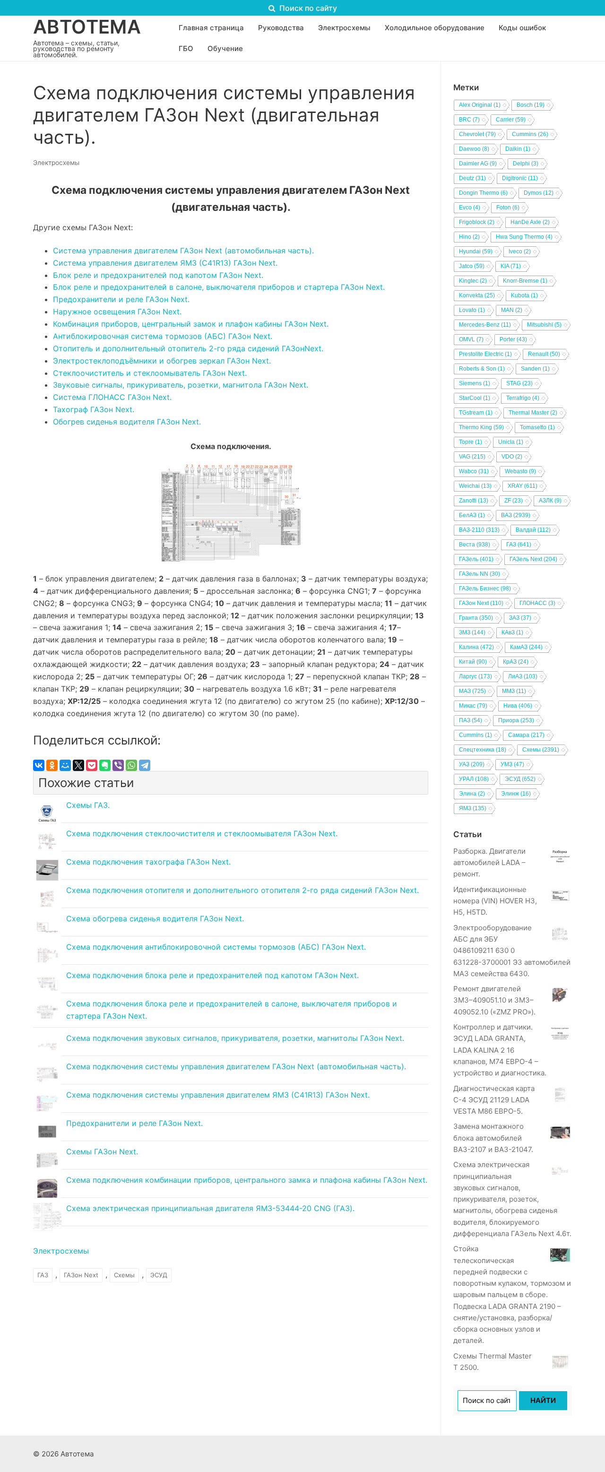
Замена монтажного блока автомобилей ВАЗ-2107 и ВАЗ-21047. (493, 1138)
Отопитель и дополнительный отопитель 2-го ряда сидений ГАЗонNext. (188, 348)
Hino (469, 237)
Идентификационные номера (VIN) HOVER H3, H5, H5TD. (495, 901)
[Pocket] (91, 765)
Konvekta (477, 295)
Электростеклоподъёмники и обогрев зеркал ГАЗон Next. (162, 360)
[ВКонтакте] (38, 765)
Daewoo (474, 149)
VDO (511, 456)
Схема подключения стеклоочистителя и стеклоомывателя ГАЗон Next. (201, 833)
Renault (544, 354)
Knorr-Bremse (525, 280)
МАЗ (472, 691)
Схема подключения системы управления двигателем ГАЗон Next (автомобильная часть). (236, 1066)
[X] (78, 765)
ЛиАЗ (522, 676)
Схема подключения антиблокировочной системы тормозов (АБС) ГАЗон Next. (216, 947)
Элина (472, 793)
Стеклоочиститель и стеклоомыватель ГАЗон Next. (150, 373)
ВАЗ (515, 515)
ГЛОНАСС (537, 603)
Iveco (520, 251)
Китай (473, 661)
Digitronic (520, 178)
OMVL (471, 339)
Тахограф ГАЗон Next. (93, 409)
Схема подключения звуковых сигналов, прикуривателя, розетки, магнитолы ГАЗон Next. (235, 1038)
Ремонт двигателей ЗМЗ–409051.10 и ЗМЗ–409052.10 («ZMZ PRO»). (494, 1000)
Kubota (524, 295)
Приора (516, 720)
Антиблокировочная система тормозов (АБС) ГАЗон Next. (162, 336)
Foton (507, 207)
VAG (472, 456)
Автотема (87, 27)
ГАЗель (476, 559)
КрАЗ (515, 661)
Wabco (474, 471)
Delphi (525, 163)
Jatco (471, 266)
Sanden (535, 368)
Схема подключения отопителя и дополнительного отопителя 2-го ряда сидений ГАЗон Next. (242, 890)
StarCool (474, 398)
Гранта (476, 618)
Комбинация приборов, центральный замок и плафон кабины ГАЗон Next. (190, 324)
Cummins (530, 134)
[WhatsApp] (131, 765)
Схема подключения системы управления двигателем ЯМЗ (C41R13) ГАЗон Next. (218, 1095)
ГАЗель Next (533, 559)
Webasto (520, 471)
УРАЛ (474, 779)
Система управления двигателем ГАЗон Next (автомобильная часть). (183, 250)
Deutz (472, 178)
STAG (519, 383)
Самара (526, 735)
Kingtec (473, 280)
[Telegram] (144, 765)
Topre (470, 442)
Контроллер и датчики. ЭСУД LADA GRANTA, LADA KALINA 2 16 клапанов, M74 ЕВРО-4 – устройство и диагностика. (499, 1049)
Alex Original (480, 105)
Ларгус (475, 676)
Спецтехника (482, 749)
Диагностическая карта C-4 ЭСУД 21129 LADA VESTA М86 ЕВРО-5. (494, 1100)
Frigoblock (476, 222)
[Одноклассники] (52, 765)
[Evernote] (105, 765)
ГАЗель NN (479, 574)
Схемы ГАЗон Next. (102, 1151)
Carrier (511, 119)
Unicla (510, 442)
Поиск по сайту (307, 8)
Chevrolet (477, 134)
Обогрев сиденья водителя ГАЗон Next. (127, 421)
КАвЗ (512, 632)
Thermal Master (533, 412)
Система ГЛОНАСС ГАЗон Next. (112, 397)
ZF (513, 500)
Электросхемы (56, 162)
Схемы (124, 1275)
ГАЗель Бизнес (485, 588)
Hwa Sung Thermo (524, 237)
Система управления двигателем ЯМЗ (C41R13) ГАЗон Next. (165, 263)
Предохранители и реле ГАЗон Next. (121, 299)
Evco (469, 207)
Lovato (472, 310)
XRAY (522, 486)
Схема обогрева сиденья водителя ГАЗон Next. (155, 918)
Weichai (475, 486)
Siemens (474, 383)
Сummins (475, 735)
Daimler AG (478, 163)
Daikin (517, 149)
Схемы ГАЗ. (88, 805)
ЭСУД (158, 1275)
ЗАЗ (520, 618)
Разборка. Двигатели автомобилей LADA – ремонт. (489, 863)
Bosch (530, 105)
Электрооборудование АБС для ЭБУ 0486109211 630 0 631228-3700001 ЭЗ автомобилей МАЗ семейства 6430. (511, 950)
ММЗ (514, 691)
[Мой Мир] (65, 765)
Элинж (516, 793)
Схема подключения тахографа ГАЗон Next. (148, 861)
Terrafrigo (522, 398)
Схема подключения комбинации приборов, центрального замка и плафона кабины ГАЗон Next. (246, 1180)
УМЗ (512, 764)
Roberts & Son (482, 368)
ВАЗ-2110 (479, 530)
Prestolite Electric (485, 354)
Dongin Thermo (483, 193)
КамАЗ (526, 647)
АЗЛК (550, 500)
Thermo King (481, 427)
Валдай (533, 530)
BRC (469, 119)
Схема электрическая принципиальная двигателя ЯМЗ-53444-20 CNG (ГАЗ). (210, 1208)
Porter (513, 339)
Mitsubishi (544, 324)
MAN (511, 310)
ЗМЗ (472, 632)
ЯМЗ (472, 808)
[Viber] (118, 765)
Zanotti (473, 500)
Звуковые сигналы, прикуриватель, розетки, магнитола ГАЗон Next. (180, 385)
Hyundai (476, 251)
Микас (473, 705)
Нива (517, 705)
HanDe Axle (530, 222)
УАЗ (471, 764)
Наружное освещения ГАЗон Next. (117, 311)
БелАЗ (472, 515)
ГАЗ (42, 1275)
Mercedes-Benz (485, 324)
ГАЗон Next (81, 1275)
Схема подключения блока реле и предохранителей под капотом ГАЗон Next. (212, 975)
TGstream (476, 412)
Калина (476, 647)
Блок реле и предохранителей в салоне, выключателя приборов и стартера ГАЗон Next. (219, 287)
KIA (511, 266)
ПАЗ (470, 720)
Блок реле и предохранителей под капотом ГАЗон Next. (158, 275)
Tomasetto (537, 427)
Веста (474, 544)
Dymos (538, 193)
